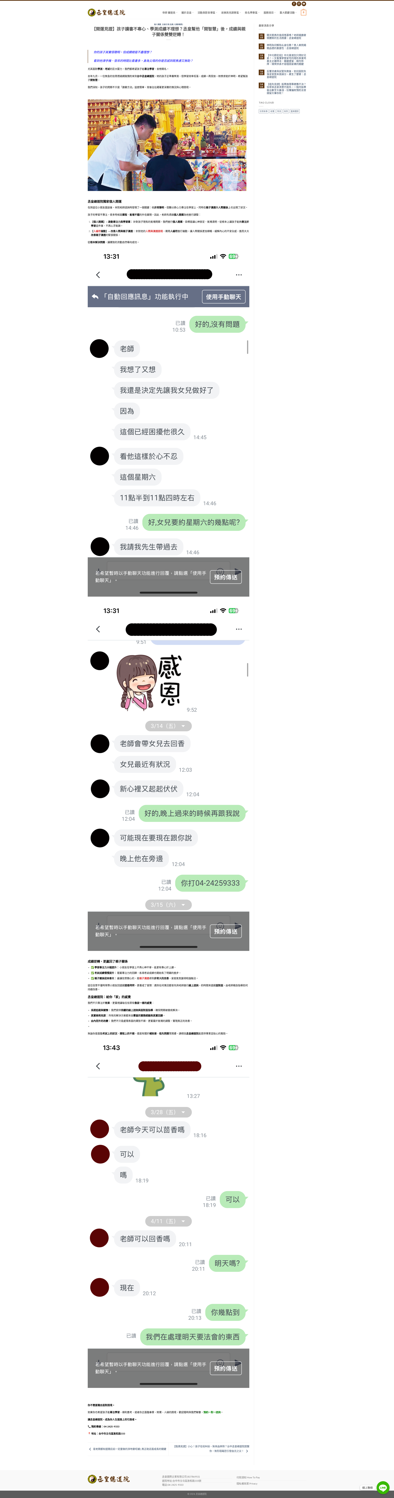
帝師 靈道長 (168, 12)
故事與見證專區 (230, 12)
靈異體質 (295, 111)
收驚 (272, 111)
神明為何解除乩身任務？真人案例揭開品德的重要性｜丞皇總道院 (286, 46)
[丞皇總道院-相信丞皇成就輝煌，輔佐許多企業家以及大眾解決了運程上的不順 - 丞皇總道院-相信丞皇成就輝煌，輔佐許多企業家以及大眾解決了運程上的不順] (106, 12)
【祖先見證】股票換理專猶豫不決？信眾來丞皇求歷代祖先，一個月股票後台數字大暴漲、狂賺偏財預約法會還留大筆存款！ (286, 88)
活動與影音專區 (206, 12)
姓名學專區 (251, 12)
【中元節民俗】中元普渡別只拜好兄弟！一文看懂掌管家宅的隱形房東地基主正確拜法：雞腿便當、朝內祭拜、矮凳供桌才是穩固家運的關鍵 (286, 60)
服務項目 (269, 12)
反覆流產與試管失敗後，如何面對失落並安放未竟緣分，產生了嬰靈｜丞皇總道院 (286, 74)
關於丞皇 (186, 12)
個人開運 (157, 24)
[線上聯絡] (383, 1487)
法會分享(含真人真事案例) (172, 24)
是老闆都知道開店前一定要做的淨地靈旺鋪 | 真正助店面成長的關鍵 (129, 1448)
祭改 (279, 111)
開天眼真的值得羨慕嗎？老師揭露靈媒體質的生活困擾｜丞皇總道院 (286, 36)
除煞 (286, 111)
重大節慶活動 (287, 12)
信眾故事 (264, 111)
